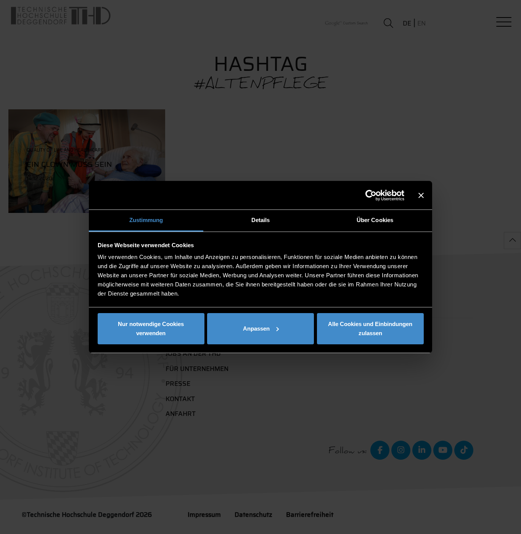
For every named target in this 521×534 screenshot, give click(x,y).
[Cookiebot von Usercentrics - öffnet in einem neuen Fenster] (371, 195)
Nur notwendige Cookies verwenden (151, 328)
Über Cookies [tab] (375, 220)
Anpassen (256, 328)
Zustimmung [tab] (146, 220)
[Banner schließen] (421, 195)
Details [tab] (260, 220)
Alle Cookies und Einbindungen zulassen (370, 328)
